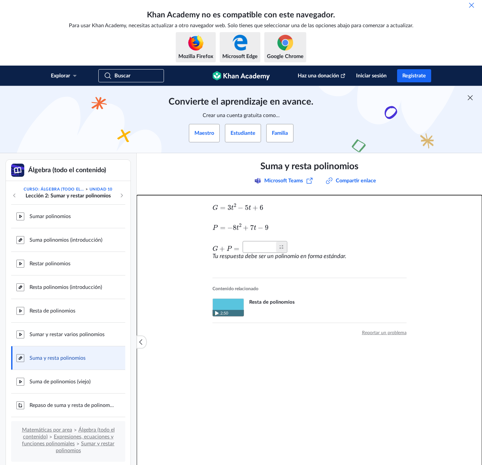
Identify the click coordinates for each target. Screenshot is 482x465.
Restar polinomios (50, 263)
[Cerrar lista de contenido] (141, 342)
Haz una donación (318, 75)
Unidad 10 (101, 189)
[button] (281, 247)
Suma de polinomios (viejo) (60, 381)
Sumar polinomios (50, 216)
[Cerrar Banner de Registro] (470, 97)
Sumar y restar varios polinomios (67, 334)
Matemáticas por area (47, 430)
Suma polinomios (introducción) (66, 240)
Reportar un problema (384, 333)
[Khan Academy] (241, 76)
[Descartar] (471, 5)
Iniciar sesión (371, 75)
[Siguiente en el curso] (122, 195)
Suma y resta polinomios (58, 358)
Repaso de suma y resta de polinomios (72, 405)
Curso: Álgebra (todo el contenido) (54, 189)
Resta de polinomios (52, 310)
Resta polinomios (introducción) (66, 287)
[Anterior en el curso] (14, 195)
